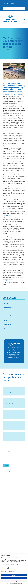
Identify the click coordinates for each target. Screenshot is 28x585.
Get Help (5, 510)
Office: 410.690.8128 (8, 530)
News (11, 49)
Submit (6, 465)
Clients (4, 501)
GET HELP (6, 3)
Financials (5, 507)
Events (4, 492)
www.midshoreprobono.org (9, 280)
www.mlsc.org (6, 215)
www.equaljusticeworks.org (16, 267)
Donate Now (6, 487)
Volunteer (5, 489)
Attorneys (5, 504)
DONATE (13, 3)
